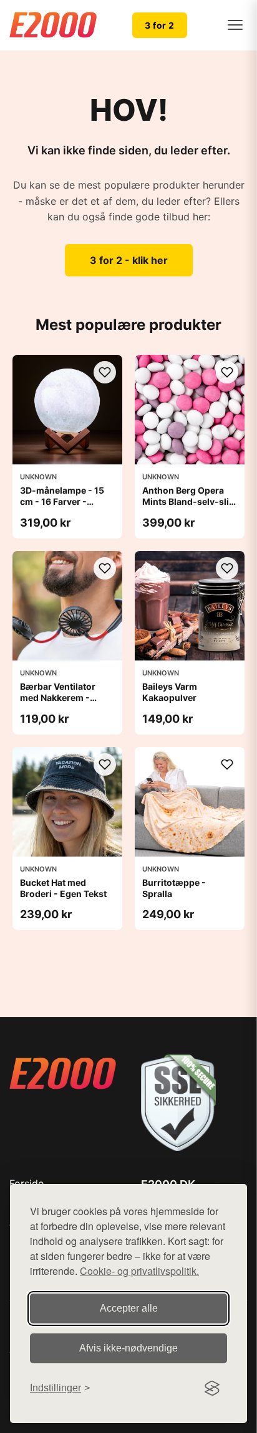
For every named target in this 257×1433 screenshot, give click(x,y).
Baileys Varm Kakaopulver (169, 692)
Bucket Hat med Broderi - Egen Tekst (63, 888)
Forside (26, 1183)
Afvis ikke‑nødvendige (128, 1348)
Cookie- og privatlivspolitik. (139, 1271)
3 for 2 (160, 25)
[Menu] (235, 24)
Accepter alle (129, 1308)
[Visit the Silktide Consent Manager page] (212, 1388)
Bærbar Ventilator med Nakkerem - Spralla (57, 697)
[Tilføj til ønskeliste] (105, 372)
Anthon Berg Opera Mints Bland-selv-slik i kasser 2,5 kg (188, 501)
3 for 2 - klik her (129, 260)
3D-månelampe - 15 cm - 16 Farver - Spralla (62, 501)
